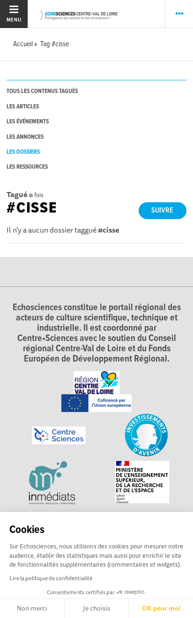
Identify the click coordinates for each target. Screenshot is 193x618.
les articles (23, 107)
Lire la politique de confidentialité (50, 578)
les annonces (25, 137)
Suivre (162, 210)
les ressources (27, 167)
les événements (28, 122)
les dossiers (23, 152)
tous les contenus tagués (42, 91)
